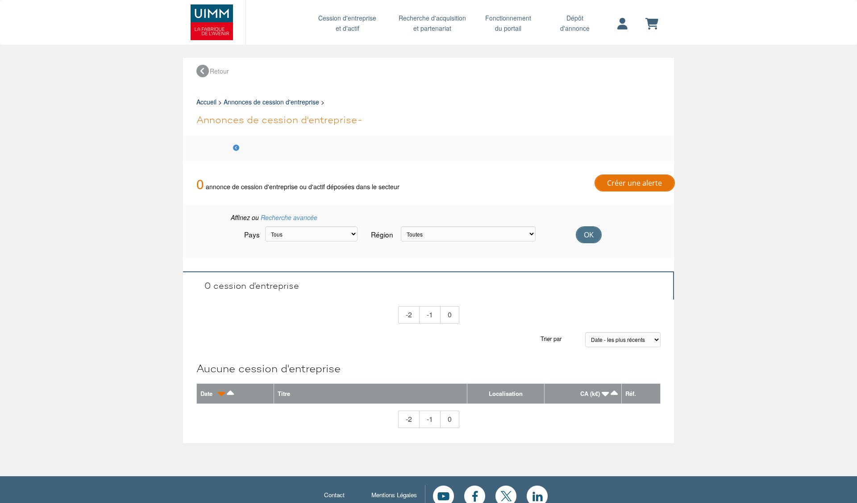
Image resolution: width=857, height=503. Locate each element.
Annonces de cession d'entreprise (271, 101)
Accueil (206, 101)
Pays (251, 234)
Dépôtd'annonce (575, 23)
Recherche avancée (289, 217)
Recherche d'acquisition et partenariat (432, 23)
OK (589, 235)
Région (382, 234)
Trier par (551, 338)
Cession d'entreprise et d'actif (347, 23)
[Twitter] (506, 495)
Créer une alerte (634, 183)
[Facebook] (475, 495)
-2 (413, 314)
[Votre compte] (622, 24)
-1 (434, 314)
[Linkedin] (537, 495)
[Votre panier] (651, 24)
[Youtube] (443, 495)
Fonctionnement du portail (508, 23)
